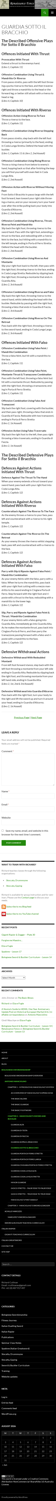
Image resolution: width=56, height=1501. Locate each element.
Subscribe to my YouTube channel (22, 913)
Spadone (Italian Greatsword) (16, 1348)
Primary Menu (52, 12)
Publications (8, 1337)
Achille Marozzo (13, 1211)
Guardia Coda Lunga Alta (23, 1171)
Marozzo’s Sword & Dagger (22, 1217)
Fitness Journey (9, 1320)
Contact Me (7, 1246)
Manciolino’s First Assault (24, 1200)
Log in (4, 1397)
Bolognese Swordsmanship (16, 1070)
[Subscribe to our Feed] (4, 906)
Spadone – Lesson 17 (11, 951)
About (5, 1058)
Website (6, 817)
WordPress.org (9, 1414)
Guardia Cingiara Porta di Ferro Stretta (31, 1165)
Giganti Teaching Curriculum (20, 1234)
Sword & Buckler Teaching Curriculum (24, 1223)
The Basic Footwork (21, 1110)
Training (5, 1371)
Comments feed (9, 1408)
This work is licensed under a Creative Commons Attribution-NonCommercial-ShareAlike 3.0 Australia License (28, 1481)
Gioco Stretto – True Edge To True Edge (31, 1194)
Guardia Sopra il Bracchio (24, 1142)
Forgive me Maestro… (12, 940)
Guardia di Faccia (20, 1136)
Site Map (6, 1252)
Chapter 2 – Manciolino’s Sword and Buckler (27, 1117)
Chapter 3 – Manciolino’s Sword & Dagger (29, 1205)
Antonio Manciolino (37, 1014)
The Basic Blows (25, 997)
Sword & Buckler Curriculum (16, 1365)
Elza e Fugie (7, 946)
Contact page (27, 897)
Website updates (10, 1376)
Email (5, 804)
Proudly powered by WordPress (15, 1497)
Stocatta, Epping (9, 1359)
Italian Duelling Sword (12, 1326)
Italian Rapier (8, 1228)
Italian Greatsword (12, 1240)
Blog (4, 1064)
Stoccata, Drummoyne (17, 880)
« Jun (4, 1465)
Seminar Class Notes (11, 1343)
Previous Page (21, 717)
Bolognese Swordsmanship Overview (24, 1075)
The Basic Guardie (20, 1104)
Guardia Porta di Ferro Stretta (27, 1153)
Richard (5, 1003)
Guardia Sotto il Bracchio (25, 1148)
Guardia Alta (17, 1124)
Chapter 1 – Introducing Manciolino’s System (31, 1087)
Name (5, 791)
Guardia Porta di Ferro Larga (26, 1159)
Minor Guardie (18, 1182)
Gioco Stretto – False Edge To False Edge (31, 1188)
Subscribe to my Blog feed (18, 906)
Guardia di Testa (19, 1130)
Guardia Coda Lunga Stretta (25, 1176)
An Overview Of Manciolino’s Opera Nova (32, 1093)
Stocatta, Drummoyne (12, 1354)
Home (4, 1052)
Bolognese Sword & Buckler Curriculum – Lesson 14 (27, 957)
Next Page (36, 717)
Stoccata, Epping (14, 885)
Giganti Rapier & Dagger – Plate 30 (18, 934)
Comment (8, 751)
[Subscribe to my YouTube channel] (4, 913)
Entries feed (7, 1402)
